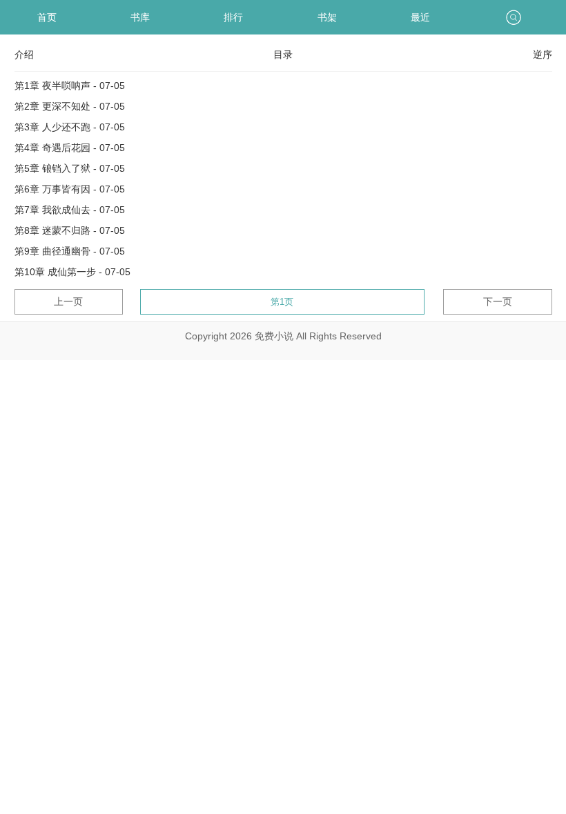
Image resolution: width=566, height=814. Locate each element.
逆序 (542, 54)
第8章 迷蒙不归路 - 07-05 (69, 230)
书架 (327, 17)
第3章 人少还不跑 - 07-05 (69, 126)
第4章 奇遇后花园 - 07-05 (69, 147)
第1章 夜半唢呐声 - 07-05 (69, 85)
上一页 (68, 301)
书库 (140, 17)
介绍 (24, 54)
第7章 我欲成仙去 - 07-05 (69, 209)
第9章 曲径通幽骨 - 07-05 (69, 251)
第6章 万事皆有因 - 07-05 (69, 189)
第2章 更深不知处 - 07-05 (69, 106)
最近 (420, 17)
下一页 (497, 301)
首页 (47, 17)
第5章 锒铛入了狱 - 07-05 (69, 168)
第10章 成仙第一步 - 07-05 (72, 271)
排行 (233, 17)
